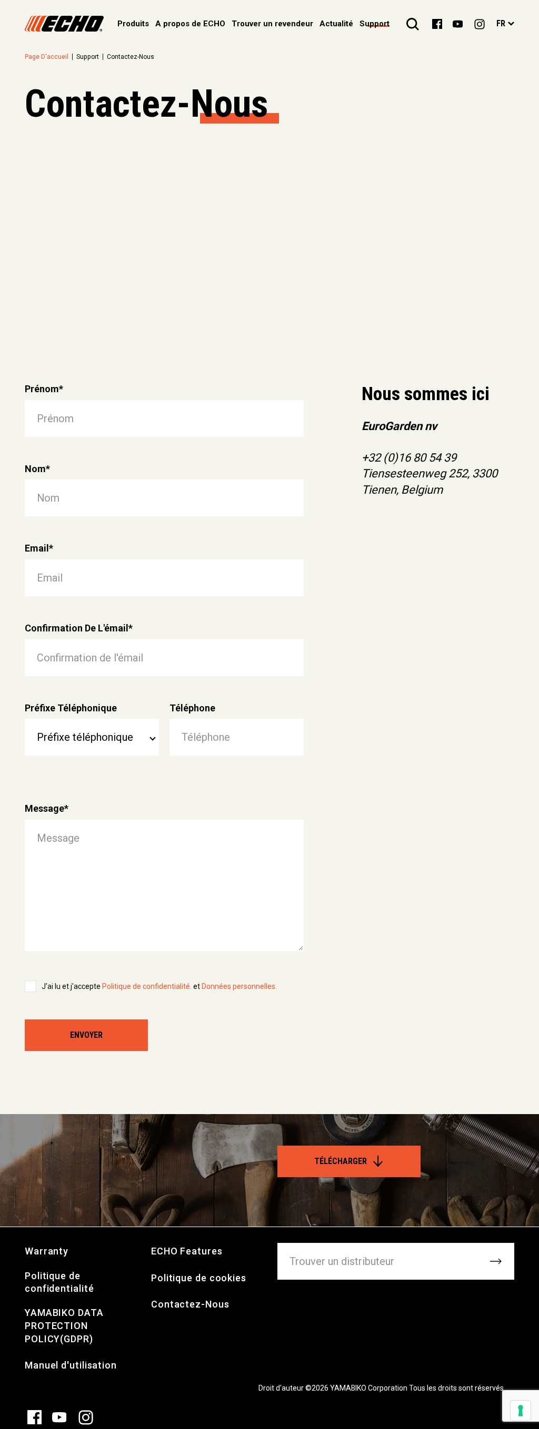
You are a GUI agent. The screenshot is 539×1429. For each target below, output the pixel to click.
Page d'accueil (46, 56)
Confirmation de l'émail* (79, 628)
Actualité (336, 23)
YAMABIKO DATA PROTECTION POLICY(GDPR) (64, 1325)
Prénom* (44, 388)
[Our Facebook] (437, 23)
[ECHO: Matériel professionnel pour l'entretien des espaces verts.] (64, 24)
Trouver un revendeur (272, 23)
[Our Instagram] (479, 23)
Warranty (46, 1251)
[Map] (269, 252)
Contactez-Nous (190, 1304)
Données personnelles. (239, 986)
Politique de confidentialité (59, 1282)
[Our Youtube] (457, 23)
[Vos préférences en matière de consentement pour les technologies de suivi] (521, 1411)
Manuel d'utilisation (71, 1365)
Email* (39, 548)
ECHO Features (187, 1251)
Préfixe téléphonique (71, 707)
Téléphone (192, 707)
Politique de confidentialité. (147, 986)
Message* (46, 808)
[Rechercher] (413, 23)
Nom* (37, 468)
